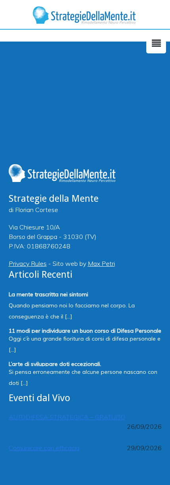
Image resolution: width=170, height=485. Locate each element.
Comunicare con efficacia (44, 448)
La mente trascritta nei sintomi (48, 294)
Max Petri (101, 263)
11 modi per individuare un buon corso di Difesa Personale (85, 330)
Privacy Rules (28, 263)
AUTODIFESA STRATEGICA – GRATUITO (67, 417)
